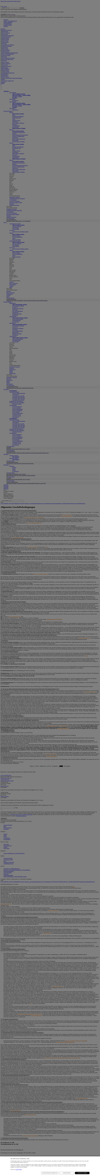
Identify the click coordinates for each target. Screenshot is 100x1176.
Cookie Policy (19, 1169)
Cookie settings (67, 1172)
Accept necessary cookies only (50, 1172)
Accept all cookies (82, 1172)
